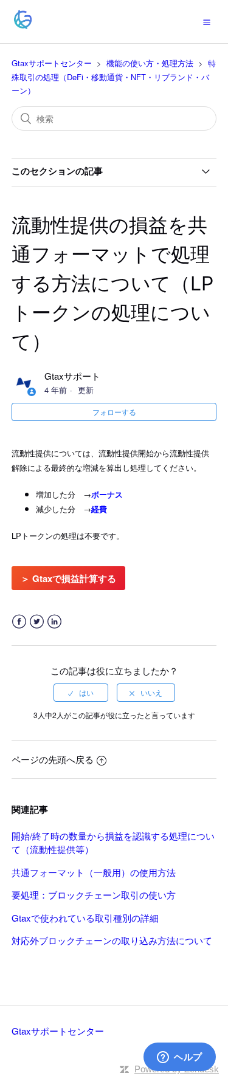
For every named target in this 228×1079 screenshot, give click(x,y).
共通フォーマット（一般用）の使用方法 (94, 872)
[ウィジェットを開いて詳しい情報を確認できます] (179, 1058)
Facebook (19, 621)
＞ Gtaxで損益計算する (68, 578)
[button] (206, 21)
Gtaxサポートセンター (52, 63)
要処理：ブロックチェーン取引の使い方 (94, 894)
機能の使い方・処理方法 (149, 63)
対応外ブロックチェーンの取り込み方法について (112, 940)
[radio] (81, 692)
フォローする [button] (114, 411)
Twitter (36, 621)
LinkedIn (54, 621)
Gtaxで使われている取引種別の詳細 (85, 917)
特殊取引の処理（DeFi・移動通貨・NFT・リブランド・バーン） (114, 76)
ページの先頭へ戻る (53, 759)
